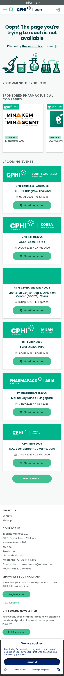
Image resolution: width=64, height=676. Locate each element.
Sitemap (7, 520)
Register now (16, 594)
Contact (7, 515)
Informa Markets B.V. (15, 534)
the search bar (32, 46)
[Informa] (33, 2)
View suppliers (10, 602)
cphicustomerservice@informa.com (32, 564)
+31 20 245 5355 (26, 560)
